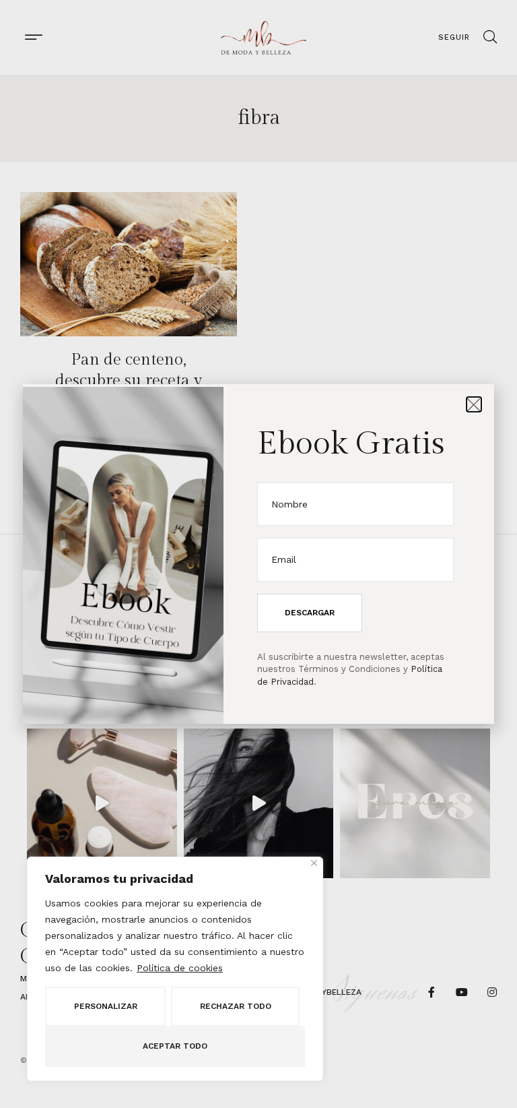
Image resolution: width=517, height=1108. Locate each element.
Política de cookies (180, 967)
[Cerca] (314, 863)
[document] (258, 554)
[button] (474, 404)
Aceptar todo (175, 1046)
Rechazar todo (235, 1006)
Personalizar (105, 1006)
